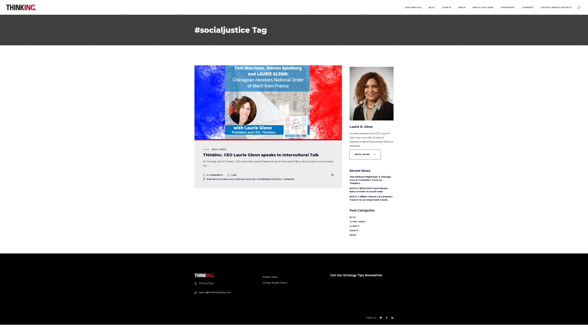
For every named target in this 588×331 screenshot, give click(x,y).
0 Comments (214, 175)
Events (354, 230)
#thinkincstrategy (269, 179)
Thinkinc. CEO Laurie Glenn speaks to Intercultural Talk (261, 155)
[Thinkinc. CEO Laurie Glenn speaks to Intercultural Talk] (268, 102)
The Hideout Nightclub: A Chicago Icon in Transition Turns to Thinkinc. (370, 180)
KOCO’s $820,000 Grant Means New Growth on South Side (369, 190)
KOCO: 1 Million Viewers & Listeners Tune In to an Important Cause (371, 198)
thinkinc (289, 179)
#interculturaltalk (220, 179)
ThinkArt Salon (270, 277)
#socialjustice (245, 179)
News (223, 149)
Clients (354, 226)
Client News (358, 222)
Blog (215, 149)
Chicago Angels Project (274, 282)
